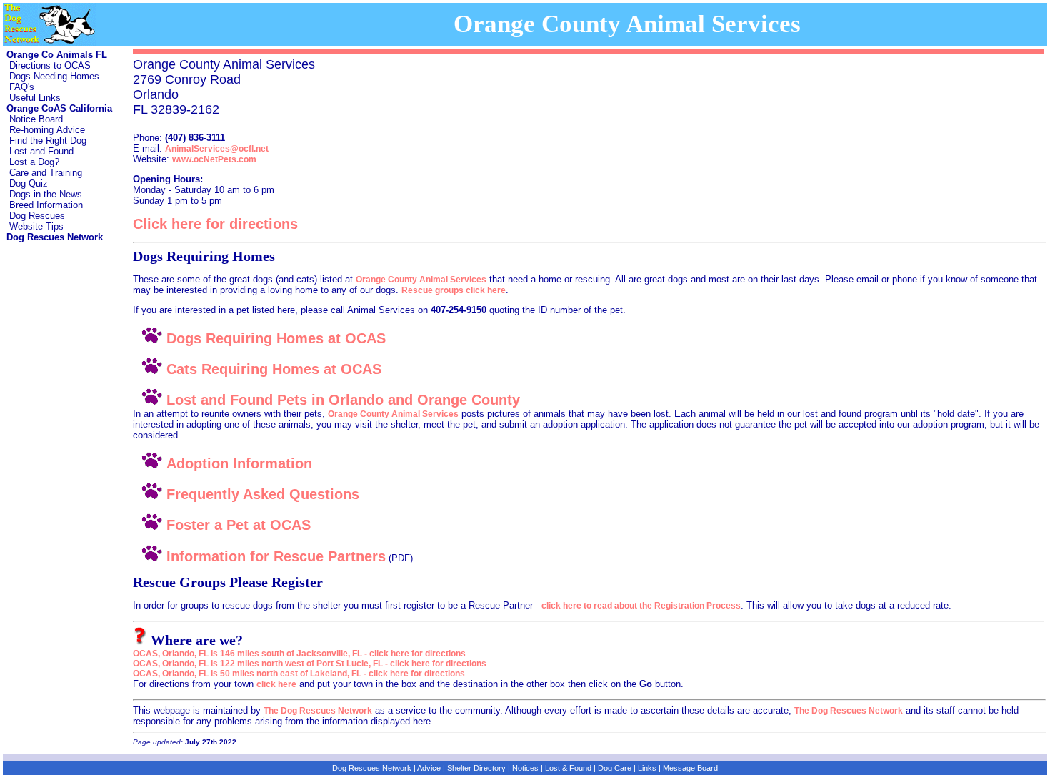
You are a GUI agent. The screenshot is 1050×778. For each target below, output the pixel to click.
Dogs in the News (45, 194)
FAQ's (21, 87)
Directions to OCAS (50, 65)
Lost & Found (568, 768)
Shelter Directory (476, 768)
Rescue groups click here (453, 290)
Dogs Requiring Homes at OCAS (274, 338)
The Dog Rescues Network (318, 711)
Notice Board (36, 119)
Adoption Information (237, 463)
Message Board (690, 768)
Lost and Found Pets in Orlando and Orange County (341, 400)
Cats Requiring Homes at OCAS (271, 369)
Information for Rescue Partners (274, 556)
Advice (429, 768)
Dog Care (614, 768)
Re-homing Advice (47, 129)
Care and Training (45, 172)
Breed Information (46, 205)
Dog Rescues (37, 215)
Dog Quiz (28, 183)
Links (647, 768)
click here (276, 684)
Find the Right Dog (47, 140)
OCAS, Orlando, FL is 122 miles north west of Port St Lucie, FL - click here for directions (309, 664)
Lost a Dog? (34, 162)
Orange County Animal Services (421, 280)
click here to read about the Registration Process (641, 606)
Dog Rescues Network (371, 768)
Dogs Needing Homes (54, 76)
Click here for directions (215, 224)
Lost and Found (41, 151)
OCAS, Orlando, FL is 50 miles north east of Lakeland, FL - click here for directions (299, 674)
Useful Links (35, 97)
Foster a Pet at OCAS (236, 525)
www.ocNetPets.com (214, 159)
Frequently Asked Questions (260, 494)
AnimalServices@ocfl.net (217, 149)
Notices (525, 768)
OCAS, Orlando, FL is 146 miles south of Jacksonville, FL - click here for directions (299, 654)
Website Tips (36, 226)
